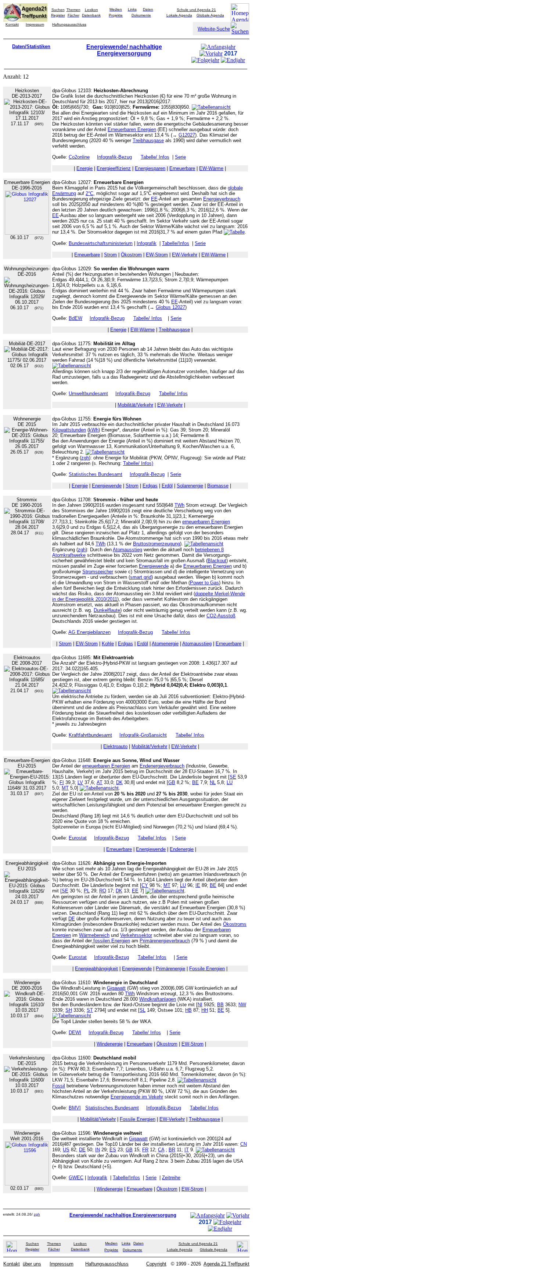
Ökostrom (131, 254)
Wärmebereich (94, 935)
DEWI (75, 1032)
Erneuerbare (182, 168)
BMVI (75, 1108)
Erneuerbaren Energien (132, 129)
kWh (93, 430)
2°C (89, 193)
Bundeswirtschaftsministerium (101, 243)
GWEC (76, 1177)
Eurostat (78, 838)
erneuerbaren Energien (206, 521)
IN (97, 1149)
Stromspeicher (97, 571)
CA (161, 1149)
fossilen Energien (111, 940)
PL (87, 890)
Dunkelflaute (107, 610)
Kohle (108, 643)
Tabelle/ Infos (155, 157)
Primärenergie (170, 968)
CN (243, 1144)
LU (230, 782)
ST (90, 1010)
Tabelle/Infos (175, 243)
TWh (179, 505)
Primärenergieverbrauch (165, 940)
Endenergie (182, 849)
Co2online (79, 157)
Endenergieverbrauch (162, 766)
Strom (110, 254)
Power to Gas (204, 582)
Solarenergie (190, 485)
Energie (84, 168)
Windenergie (110, 1044)
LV (80, 782)
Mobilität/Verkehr (135, 405)
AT (99, 782)
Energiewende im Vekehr (137, 1097)
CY (144, 885)
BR (172, 1149)
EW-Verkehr (184, 254)
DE (71, 918)
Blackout (217, 560)
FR (145, 1149)
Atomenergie (165, 643)
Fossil (58, 1086)
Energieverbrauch (221, 199)
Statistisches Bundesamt (95, 474)
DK (119, 782)
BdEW (75, 318)
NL (213, 782)
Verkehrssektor (136, 935)
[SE (64, 890)
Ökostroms (234, 924)
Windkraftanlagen (157, 999)
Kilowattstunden (69, 430)
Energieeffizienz (114, 168)
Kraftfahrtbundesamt (90, 735)
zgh (85, 458)
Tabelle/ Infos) (138, 463)
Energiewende (107, 485)
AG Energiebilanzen (89, 632)
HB (188, 1010)
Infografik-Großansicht (143, 735)
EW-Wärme (211, 168)
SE (233, 777)
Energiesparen (150, 168)
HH (204, 1010)
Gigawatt (116, 988)
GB (171, 782)
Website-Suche (214, 29)
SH (68, 1010)
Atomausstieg (127, 549)
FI (62, 782)
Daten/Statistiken (31, 46)
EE (154, 199)
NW (242, 1004)
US (66, 1149)
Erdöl (167, 485)
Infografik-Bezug (114, 157)
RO (102, 890)
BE (195, 782)
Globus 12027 (170, 307)
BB (220, 1004)
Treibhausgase (148, 140)
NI (200, 1004)
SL (142, 1010)
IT (186, 1149)
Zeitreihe (171, 1177)
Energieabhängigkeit (96, 968)
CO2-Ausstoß (220, 615)
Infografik (146, 243)
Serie (180, 157)
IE (197, 885)
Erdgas (150, 485)
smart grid (140, 577)
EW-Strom (157, 254)
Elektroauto (115, 746)
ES (112, 1149)
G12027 (187, 135)
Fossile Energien (207, 968)
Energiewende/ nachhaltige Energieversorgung (124, 50)
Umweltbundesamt (88, 393)
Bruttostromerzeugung (156, 543)
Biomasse (217, 485)
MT (65, 788)
